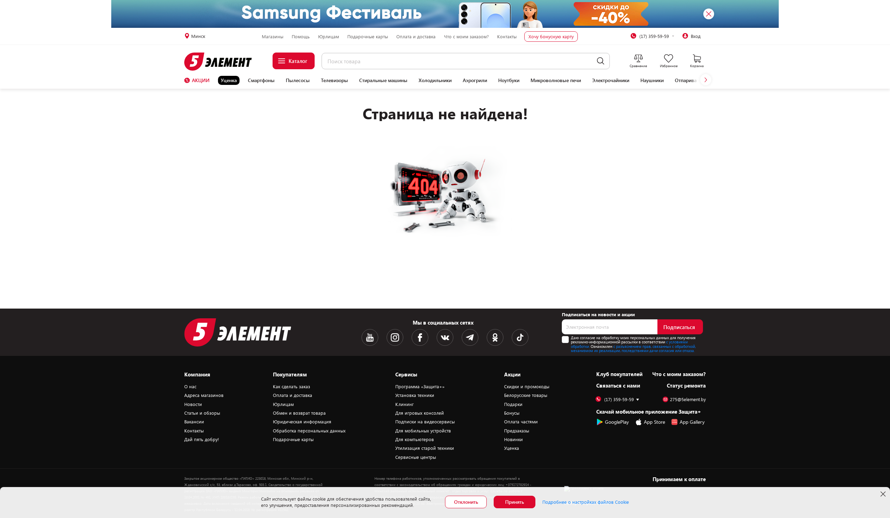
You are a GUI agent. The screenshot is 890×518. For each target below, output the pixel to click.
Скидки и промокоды (526, 386)
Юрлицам (328, 36)
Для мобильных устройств (423, 431)
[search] (600, 61)
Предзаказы (516, 431)
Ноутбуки (508, 80)
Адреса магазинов (204, 395)
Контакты (507, 36)
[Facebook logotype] (420, 337)
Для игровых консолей (419, 413)
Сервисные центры (415, 457)
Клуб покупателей (619, 374)
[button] (705, 79)
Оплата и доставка (416, 36)
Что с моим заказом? (466, 36)
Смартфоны (261, 80)
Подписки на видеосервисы (425, 422)
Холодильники (435, 80)
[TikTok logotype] (520, 337)
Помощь (301, 36)
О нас (190, 386)
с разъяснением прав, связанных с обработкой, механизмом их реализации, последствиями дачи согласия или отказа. (633, 348)
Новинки (513, 439)
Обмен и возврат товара (299, 413)
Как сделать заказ (291, 386)
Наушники (652, 80)
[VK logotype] (445, 337)
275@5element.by (688, 400)
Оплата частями (521, 422)
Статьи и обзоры (202, 413)
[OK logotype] (495, 337)
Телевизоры (334, 80)
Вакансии (194, 422)
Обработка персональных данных (309, 431)
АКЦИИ (201, 80)
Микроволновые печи (556, 80)
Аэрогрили (475, 80)
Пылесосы (298, 80)
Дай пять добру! (201, 439)
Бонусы (511, 413)
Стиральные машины (383, 80)
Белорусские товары (525, 395)
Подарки (513, 404)
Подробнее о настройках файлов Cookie (585, 502)
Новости (193, 404)
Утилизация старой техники (424, 448)
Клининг (404, 404)
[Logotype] (222, 62)
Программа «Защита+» (420, 386)
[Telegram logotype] (470, 337)
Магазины (272, 36)
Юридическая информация (302, 422)
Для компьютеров (414, 439)
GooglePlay (617, 422)
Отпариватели (691, 80)
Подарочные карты (367, 36)
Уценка (229, 80)
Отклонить (466, 502)
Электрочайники (610, 80)
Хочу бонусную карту (551, 36)
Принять (514, 502)
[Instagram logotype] (395, 337)
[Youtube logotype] (370, 337)
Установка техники (414, 395)
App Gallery (692, 422)
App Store (654, 422)
